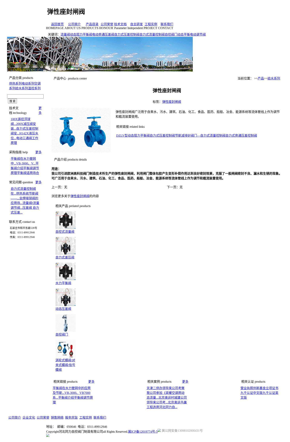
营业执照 (246, 388)
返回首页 (57, 24)
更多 (38, 152)
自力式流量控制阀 (152, 34)
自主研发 (136, 24)
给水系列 (21, 88)
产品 (261, 78)
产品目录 (92, 24)
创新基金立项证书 (265, 388)
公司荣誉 (107, 24)
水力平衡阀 (63, 283)
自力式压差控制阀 (126, 34)
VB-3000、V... (26, 163)
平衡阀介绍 (66, 397)
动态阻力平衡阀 (81, 34)
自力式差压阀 (64, 257)
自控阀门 (171, 34)
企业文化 (28, 417)
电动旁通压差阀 (103, 34)
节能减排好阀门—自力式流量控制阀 (200, 135)
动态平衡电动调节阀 (191, 34)
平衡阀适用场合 (28, 173)
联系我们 (167, 24)
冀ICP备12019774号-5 (143, 431)
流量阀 (65, 34)
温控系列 (34, 88)
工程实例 (151, 24)
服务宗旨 (71, 417)
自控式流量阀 (64, 231)
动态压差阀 (63, 308)
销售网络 (57, 417)
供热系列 (15, 83)
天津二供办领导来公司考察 (165, 388)
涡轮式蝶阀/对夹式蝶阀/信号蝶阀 (65, 365)
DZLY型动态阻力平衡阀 (133, 135)
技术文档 (120, 24)
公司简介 (74, 24)
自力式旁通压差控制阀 (241, 135)
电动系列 (28, 83)
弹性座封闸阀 (171, 101)
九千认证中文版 (251, 393)
